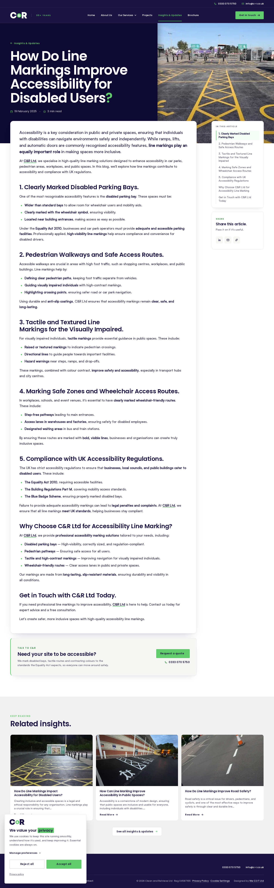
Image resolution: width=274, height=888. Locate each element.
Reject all (27, 864)
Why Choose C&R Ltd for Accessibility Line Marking (234, 188)
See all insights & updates (134, 831)
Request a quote (172, 653)
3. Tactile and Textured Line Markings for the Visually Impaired (235, 157)
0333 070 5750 (227, 3)
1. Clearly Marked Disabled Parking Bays (234, 135)
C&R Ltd (30, 161)
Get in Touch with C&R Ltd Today (235, 199)
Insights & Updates (170, 15)
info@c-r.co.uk (255, 3)
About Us (106, 15)
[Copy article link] (236, 240)
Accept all (63, 864)
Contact (88, 880)
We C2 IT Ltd (256, 880)
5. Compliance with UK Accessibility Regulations (234, 178)
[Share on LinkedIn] (219, 240)
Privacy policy (17, 874)
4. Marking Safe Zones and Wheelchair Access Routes (235, 169)
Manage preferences (23, 853)
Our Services (125, 15)
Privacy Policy (200, 880)
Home (91, 15)
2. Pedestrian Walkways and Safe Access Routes (235, 145)
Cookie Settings (220, 880)
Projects (147, 15)
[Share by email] (228, 240)
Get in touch (247, 15)
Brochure (193, 15)
